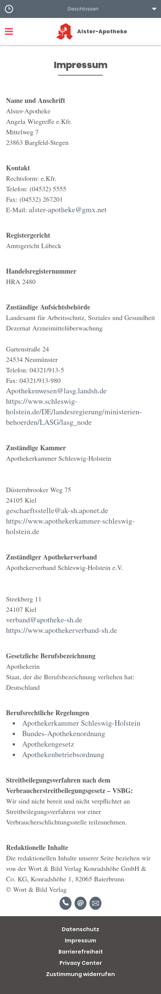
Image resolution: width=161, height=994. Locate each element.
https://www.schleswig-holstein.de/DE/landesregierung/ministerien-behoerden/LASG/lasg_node (74, 411)
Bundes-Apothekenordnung (63, 733)
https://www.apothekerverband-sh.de (61, 630)
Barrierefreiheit (80, 951)
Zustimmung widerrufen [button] (80, 974)
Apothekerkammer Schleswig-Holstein (81, 723)
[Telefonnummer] (66, 903)
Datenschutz (80, 929)
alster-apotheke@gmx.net (68, 209)
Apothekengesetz (48, 744)
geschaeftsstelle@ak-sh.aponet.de (57, 510)
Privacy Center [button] (81, 963)
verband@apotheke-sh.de (44, 620)
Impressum (80, 940)
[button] (80, 9)
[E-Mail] (80, 903)
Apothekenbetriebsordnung (63, 754)
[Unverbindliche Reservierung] (95, 903)
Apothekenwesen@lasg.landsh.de (56, 390)
